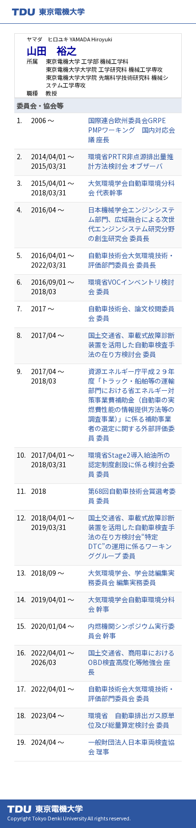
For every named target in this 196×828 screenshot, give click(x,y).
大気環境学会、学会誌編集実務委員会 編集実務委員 (131, 577)
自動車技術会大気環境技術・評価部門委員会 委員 (131, 693)
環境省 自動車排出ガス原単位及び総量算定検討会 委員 (131, 720)
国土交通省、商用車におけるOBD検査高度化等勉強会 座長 (131, 662)
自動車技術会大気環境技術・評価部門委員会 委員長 (131, 260)
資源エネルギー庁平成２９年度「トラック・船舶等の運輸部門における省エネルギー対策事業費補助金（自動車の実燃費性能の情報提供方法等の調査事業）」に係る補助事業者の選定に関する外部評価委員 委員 (131, 404)
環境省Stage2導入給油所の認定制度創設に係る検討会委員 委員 (131, 464)
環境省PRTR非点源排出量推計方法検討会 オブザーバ (130, 161)
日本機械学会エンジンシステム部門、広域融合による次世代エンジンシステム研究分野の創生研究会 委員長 (131, 224)
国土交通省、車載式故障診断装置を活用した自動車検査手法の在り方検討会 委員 (131, 344)
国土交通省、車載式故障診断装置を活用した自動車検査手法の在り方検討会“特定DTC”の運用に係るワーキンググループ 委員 (131, 536)
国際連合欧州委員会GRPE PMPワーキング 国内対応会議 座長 (131, 130)
